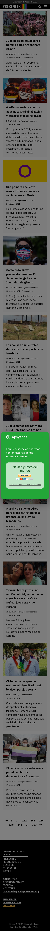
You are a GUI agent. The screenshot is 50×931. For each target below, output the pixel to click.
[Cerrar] (42, 437)
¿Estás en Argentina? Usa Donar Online (25, 484)
